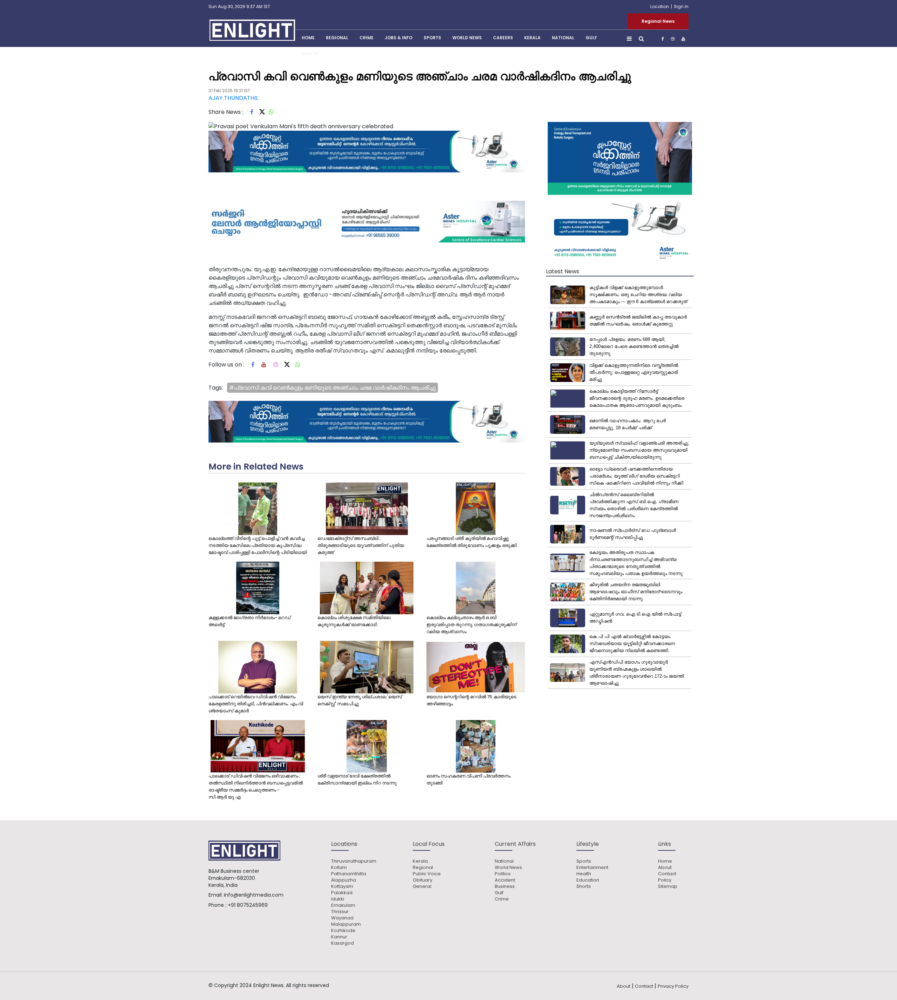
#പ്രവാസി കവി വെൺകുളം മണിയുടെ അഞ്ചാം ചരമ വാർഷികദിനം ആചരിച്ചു (332, 388)
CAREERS (503, 38)
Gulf (591, 38)
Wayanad (342, 918)
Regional (337, 38)
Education (587, 880)
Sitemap (667, 886)
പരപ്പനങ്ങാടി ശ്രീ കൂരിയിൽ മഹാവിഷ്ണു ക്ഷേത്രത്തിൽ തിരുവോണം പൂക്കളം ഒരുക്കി (471, 542)
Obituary (422, 880)
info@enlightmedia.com (253, 894)
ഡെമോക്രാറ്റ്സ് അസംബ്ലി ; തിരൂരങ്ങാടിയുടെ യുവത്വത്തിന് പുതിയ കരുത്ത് (360, 545)
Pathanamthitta (348, 874)
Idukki (337, 899)
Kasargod (342, 943)
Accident (505, 880)
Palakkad (341, 893)
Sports (432, 38)
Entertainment (592, 867)
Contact (667, 874)
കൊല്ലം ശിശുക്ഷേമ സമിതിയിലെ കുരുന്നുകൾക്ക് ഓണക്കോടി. (353, 621)
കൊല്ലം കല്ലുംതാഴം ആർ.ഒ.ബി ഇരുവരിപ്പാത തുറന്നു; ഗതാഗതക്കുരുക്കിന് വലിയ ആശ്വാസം (471, 624)
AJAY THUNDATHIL (233, 98)
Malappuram (346, 924)
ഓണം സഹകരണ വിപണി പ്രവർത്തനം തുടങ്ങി (468, 779)
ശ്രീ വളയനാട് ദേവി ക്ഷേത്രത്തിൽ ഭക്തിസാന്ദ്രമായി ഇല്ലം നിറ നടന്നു (357, 779)
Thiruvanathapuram (353, 861)
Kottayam (342, 886)
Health (310, 54)
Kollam (339, 867)
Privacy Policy (673, 986)
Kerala (420, 861)
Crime (367, 38)
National (563, 38)
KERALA (532, 38)
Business (505, 886)
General (422, 886)
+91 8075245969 (248, 905)
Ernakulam (343, 905)
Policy (664, 880)
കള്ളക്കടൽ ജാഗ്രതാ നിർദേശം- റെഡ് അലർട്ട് (249, 621)
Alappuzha (343, 880)
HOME (308, 38)
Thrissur (340, 911)
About (665, 867)
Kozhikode (343, 930)
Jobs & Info (398, 38)
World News (467, 38)
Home (665, 861)
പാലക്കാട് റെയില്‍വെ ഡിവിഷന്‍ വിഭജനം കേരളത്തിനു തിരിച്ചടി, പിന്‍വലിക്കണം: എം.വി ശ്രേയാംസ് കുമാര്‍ (255, 703)
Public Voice (427, 874)
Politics (503, 874)
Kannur (339, 937)
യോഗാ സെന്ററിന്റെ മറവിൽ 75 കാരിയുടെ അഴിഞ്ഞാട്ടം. (471, 700)
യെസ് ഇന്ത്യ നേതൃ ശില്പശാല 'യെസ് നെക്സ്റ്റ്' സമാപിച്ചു (359, 700)
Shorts (583, 886)
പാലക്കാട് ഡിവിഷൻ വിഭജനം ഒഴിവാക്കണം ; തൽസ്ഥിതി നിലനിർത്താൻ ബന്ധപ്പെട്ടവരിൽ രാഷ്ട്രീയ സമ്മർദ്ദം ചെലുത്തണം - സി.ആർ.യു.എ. (255, 786)
